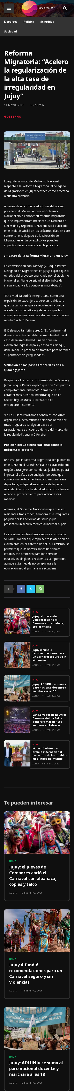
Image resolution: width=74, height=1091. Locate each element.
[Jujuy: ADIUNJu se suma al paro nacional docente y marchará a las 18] (17, 688)
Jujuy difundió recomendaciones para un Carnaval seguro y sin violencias (49, 655)
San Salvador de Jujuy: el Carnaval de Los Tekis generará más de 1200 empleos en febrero (49, 720)
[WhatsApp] (40, 589)
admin (39, 105)
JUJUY (35, 612)
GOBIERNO (12, 116)
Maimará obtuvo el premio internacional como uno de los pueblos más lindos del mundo (49, 754)
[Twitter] (31, 589)
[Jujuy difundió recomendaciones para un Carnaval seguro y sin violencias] (17, 655)
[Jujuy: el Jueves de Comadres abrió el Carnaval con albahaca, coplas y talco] (17, 621)
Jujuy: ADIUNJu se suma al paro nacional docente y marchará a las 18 (49, 687)
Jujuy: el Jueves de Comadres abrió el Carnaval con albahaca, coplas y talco (48, 621)
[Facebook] (21, 589)
